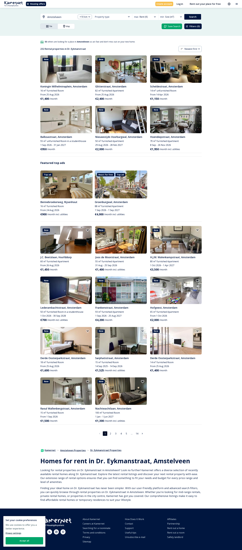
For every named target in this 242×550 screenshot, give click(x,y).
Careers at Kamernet (93, 523)
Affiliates (171, 519)
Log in (180, 3)
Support (129, 528)
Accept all (24, 540)
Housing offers (37, 4)
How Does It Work (134, 519)
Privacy (86, 537)
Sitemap (87, 541)
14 (137, 433)
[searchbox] (61, 17)
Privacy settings (13, 533)
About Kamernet (91, 519)
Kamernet (50, 450)
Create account (164, 4)
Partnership (173, 523)
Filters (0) (194, 26)
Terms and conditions (94, 532)
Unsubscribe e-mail (135, 537)
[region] (24, 531)
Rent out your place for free (205, 3)
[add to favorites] (88, 60)
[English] (229, 4)
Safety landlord (175, 537)
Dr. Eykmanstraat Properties (105, 450)
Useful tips (130, 532)
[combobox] (57, 17)
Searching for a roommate (96, 528)
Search (192, 16)
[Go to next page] (142, 433)
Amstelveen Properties (73, 450)
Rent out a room (175, 532)
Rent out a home (176, 528)
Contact (129, 523)
